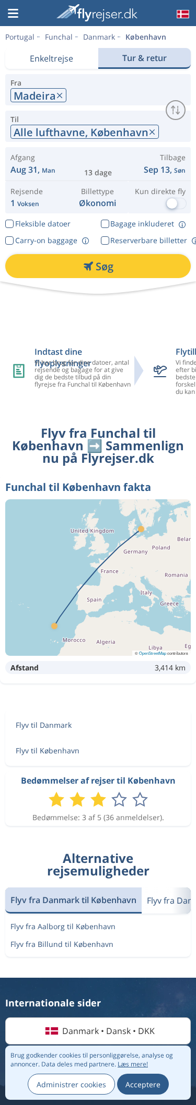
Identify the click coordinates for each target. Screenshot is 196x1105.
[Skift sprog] (182, 14)
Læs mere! (133, 1064)
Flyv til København (47, 750)
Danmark (99, 37)
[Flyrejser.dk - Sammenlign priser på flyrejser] (97, 12)
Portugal (19, 37)
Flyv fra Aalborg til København (63, 926)
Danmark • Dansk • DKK (108, 1031)
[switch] (176, 110)
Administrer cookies (71, 1084)
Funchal (59, 37)
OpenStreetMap (152, 653)
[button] (13, 14)
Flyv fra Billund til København (61, 944)
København (145, 37)
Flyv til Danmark (44, 725)
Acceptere (142, 1084)
